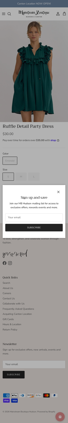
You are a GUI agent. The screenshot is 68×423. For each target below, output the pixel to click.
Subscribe (34, 227)
